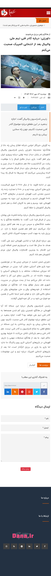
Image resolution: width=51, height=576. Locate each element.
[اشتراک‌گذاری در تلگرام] (22, 392)
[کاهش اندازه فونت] (14, 97)
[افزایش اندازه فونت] (23, 97)
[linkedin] (29, 546)
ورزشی (33, 107)
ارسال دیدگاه (25, 469)
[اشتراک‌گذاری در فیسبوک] (44, 392)
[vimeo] (6, 546)
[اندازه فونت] (18, 97)
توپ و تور (23, 107)
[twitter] (37, 546)
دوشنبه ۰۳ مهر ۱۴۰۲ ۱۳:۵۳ (35, 94)
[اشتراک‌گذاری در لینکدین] (7, 392)
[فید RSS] (15, 392)
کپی (44, 385)
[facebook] (45, 546)
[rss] (14, 546)
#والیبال (32, 365)
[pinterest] (22, 546)
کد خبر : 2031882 (38, 97)
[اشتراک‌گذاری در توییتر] (36, 392)
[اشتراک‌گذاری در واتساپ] (29, 392)
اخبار (42, 107)
